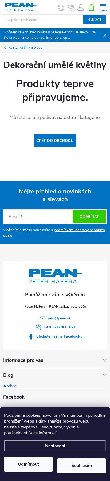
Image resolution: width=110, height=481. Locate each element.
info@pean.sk (59, 318)
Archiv (9, 386)
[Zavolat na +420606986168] (71, 7)
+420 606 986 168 (59, 327)
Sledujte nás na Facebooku (59, 336)
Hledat (94, 19)
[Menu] (103, 7)
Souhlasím (82, 465)
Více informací (43, 433)
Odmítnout (28, 464)
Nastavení (55, 446)
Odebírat (89, 216)
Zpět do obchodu (55, 140)
